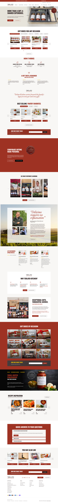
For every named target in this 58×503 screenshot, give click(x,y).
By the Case (35, 106)
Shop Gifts (10, 20)
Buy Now (15, 48)
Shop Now (14, 346)
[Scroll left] (8, 44)
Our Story (31, 482)
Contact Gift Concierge (19, 160)
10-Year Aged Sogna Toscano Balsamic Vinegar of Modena (22, 461)
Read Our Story (33, 239)
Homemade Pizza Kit (22, 256)
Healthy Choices (32, 485)
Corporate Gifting (22, 482)
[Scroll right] (50, 44)
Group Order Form (10, 160)
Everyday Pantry (17, 20)
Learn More (16, 435)
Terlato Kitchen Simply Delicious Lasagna (28, 410)
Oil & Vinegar (30, 106)
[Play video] (15, 188)
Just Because (9, 482)
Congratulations (9, 487)
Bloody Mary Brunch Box (34, 256)
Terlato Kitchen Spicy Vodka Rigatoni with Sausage (15, 410)
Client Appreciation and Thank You (11, 485)
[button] (16, 5)
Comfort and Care (9, 491)
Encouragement (9, 492)
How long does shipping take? (18, 441)
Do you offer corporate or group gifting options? (20, 430)
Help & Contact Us (49, 2)
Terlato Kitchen (10, 499)
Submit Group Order (41, 485)
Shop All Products (44, 2)
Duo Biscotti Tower (32, 460)
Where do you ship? (16, 438)
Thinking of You (9, 486)
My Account (40, 482)
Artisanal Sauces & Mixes (24, 106)
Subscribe (45, 363)
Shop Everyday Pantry (31, 290)
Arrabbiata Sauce (9, 460)
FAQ (30, 486)
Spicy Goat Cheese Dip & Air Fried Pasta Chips (41, 410)
